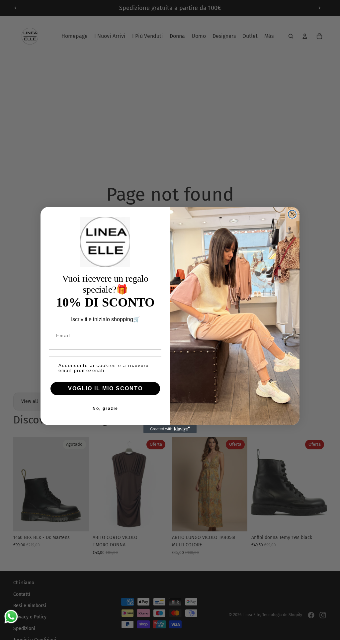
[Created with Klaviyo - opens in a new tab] (170, 429)
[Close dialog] (292, 214)
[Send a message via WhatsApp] (11, 616)
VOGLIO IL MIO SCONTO (105, 388)
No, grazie (105, 408)
